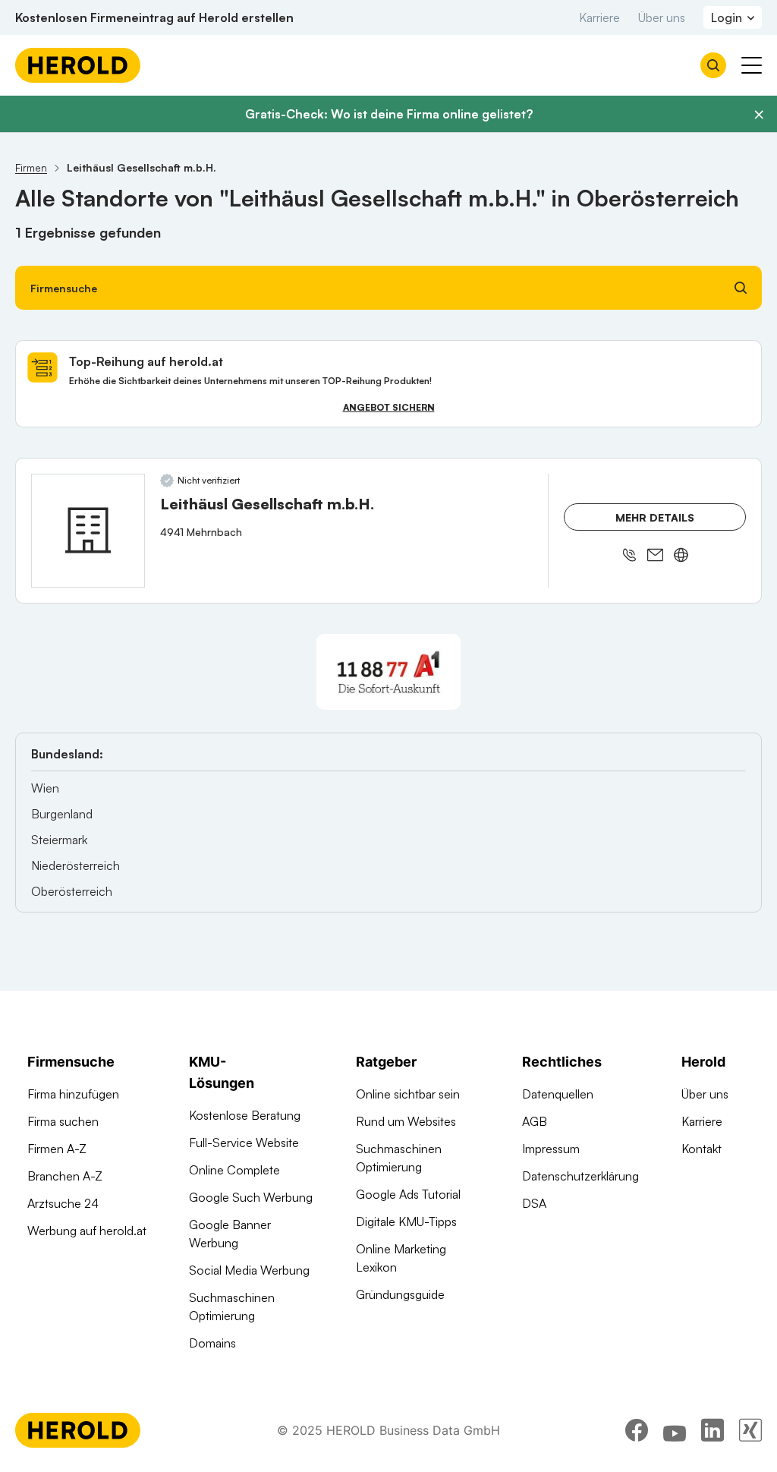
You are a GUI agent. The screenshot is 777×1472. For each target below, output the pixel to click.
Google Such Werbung (251, 1197)
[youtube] (674, 1430)
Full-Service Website (244, 1142)
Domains (212, 1343)
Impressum (551, 1148)
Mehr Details (654, 517)
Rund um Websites (406, 1121)
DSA (534, 1203)
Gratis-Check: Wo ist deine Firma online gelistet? (389, 113)
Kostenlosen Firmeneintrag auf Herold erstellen (154, 17)
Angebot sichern (389, 407)
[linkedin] (712, 1430)
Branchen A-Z (64, 1176)
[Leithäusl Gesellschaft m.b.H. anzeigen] (88, 531)
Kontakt (701, 1148)
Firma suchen (63, 1121)
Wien (45, 788)
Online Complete (234, 1169)
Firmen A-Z (57, 1148)
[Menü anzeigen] (751, 65)
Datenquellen (557, 1094)
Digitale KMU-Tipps (406, 1221)
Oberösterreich (71, 891)
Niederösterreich (75, 865)
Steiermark (59, 839)
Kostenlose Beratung (244, 1115)
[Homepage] (77, 65)
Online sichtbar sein (408, 1094)
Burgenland (62, 813)
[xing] (750, 1430)
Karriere (599, 17)
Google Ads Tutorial (408, 1194)
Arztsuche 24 (63, 1203)
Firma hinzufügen (73, 1094)
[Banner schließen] (759, 115)
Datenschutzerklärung (580, 1176)
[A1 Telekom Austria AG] (388, 672)
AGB (534, 1121)
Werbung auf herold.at (86, 1230)
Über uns (661, 17)
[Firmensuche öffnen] (713, 65)
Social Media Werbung (249, 1270)
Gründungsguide (400, 1294)
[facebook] (636, 1430)
